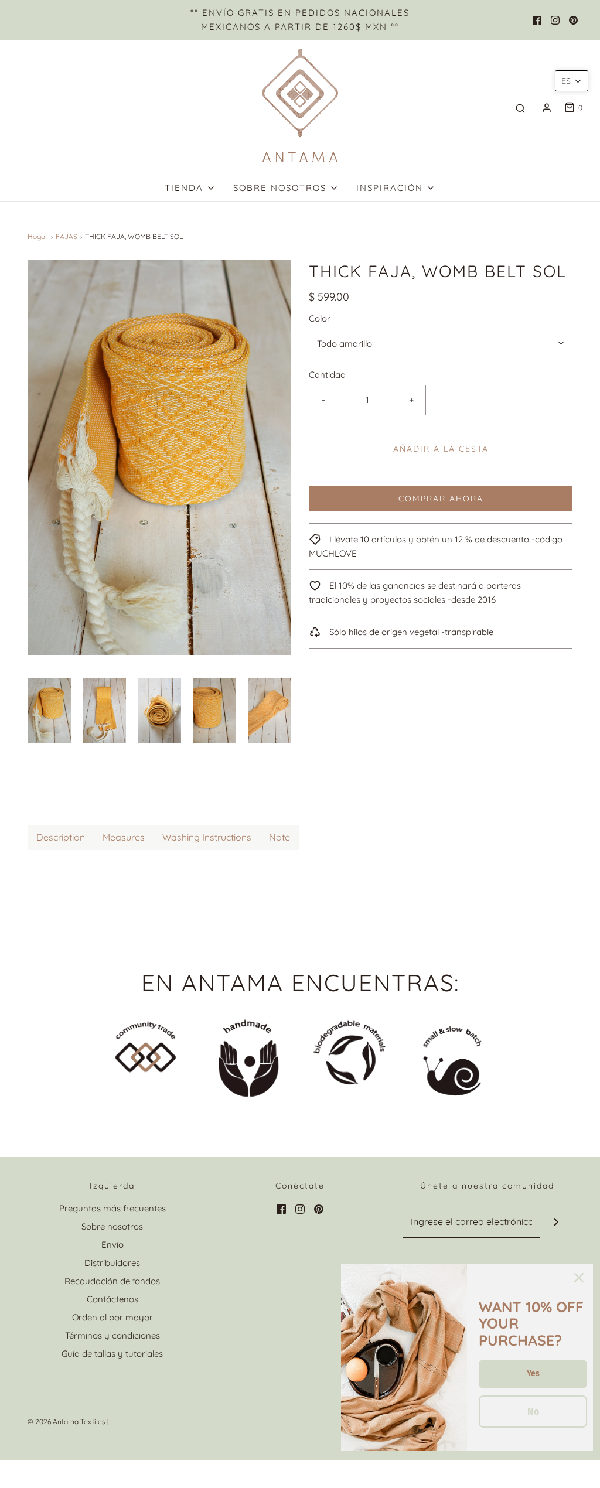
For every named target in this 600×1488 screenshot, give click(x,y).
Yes (533, 1373)
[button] (49, 710)
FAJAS (66, 236)
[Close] (579, 1278)
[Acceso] (547, 108)
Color (319, 318)
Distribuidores (112, 1262)
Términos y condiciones (112, 1335)
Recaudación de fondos (112, 1280)
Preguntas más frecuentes (112, 1208)
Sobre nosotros (112, 1226)
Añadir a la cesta (441, 448)
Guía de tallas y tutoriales (112, 1353)
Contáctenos (112, 1299)
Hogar (38, 236)
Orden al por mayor (112, 1317)
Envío (112, 1244)
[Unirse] (556, 1222)
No (533, 1411)
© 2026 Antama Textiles (66, 1421)
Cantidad (327, 374)
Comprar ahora (440, 498)
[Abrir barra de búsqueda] (520, 107)
